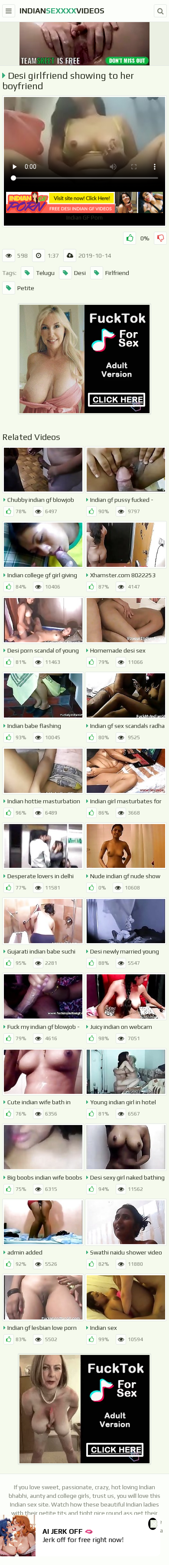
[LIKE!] (129, 238)
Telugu (45, 272)
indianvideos (62, 10)
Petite (25, 288)
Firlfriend (117, 272)
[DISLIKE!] (160, 238)
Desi (80, 272)
